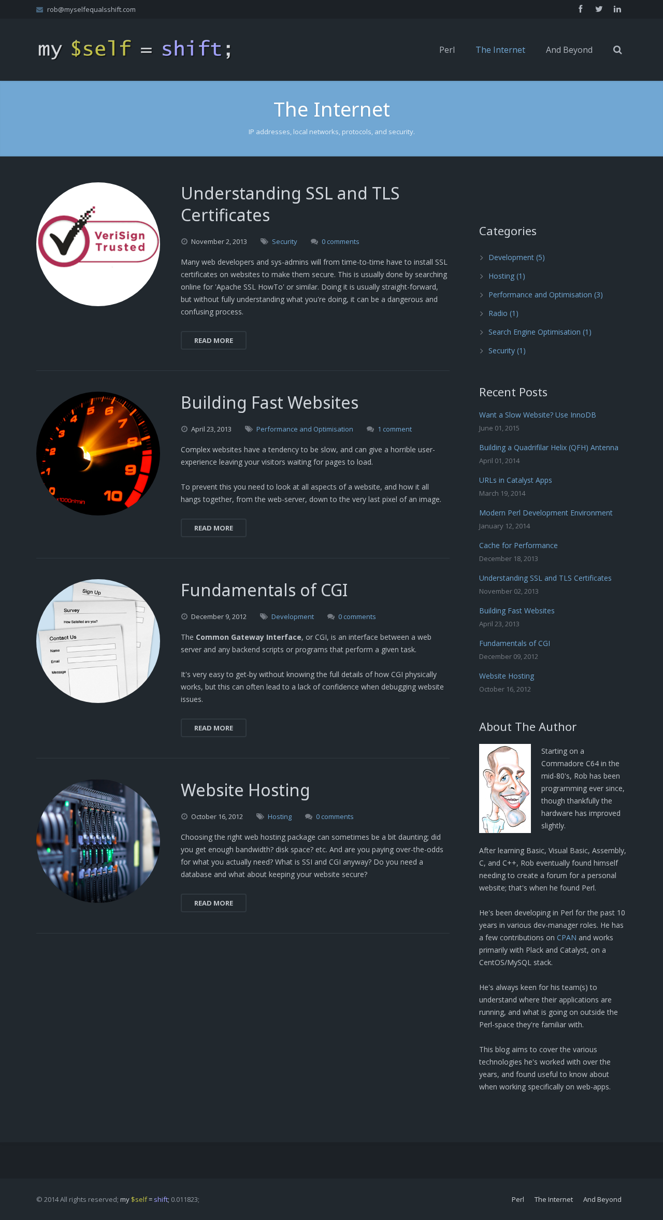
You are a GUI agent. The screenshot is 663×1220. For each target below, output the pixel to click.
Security (284, 241)
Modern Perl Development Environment (546, 513)
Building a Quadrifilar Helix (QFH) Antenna (548, 447)
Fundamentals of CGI (514, 643)
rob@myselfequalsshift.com (91, 9)
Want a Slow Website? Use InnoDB (537, 415)
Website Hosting (506, 676)
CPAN (566, 937)
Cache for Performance (518, 545)
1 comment (395, 429)
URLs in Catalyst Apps (515, 480)
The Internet (554, 1199)
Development (292, 616)
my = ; (144, 1199)
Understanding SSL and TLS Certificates (545, 578)
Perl (518, 1199)
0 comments (340, 241)
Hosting (280, 816)
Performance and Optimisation (304, 429)
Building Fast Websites (517, 610)
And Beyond (602, 1199)
